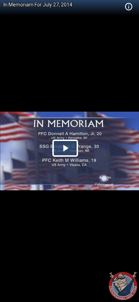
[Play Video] (65, 148)
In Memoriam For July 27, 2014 (38, 5)
